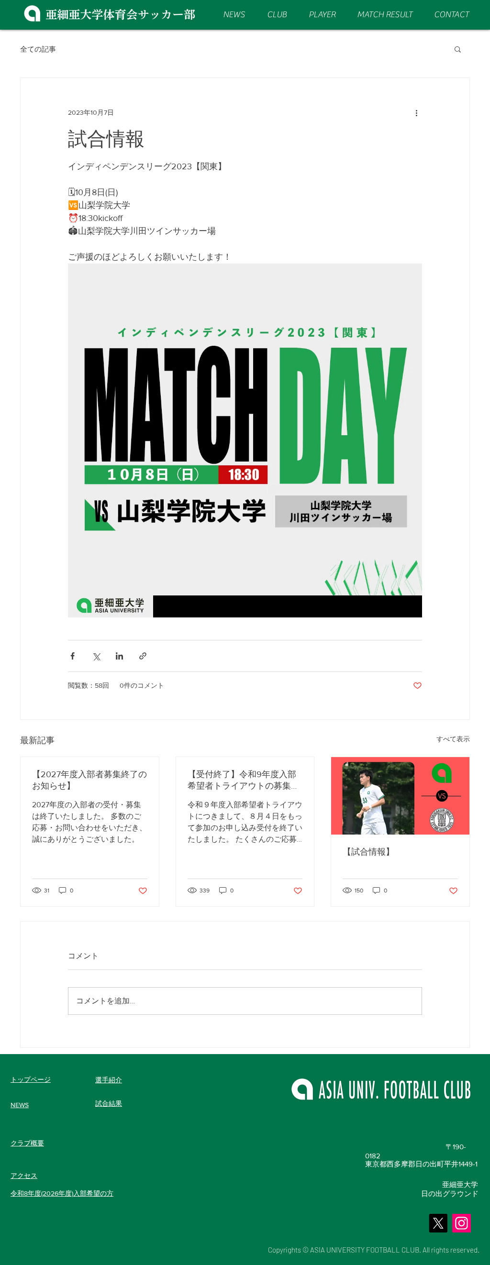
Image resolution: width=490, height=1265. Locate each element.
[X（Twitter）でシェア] (95, 655)
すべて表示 (453, 739)
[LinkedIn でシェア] (119, 655)
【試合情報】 (368, 852)
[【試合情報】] (400, 796)
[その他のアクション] (416, 112)
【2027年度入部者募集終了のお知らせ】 (89, 780)
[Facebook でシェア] (72, 655)
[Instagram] (461, 1223)
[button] (457, 49)
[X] (438, 1223)
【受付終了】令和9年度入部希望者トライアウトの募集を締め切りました (244, 781)
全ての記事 (38, 49)
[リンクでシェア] (142, 655)
